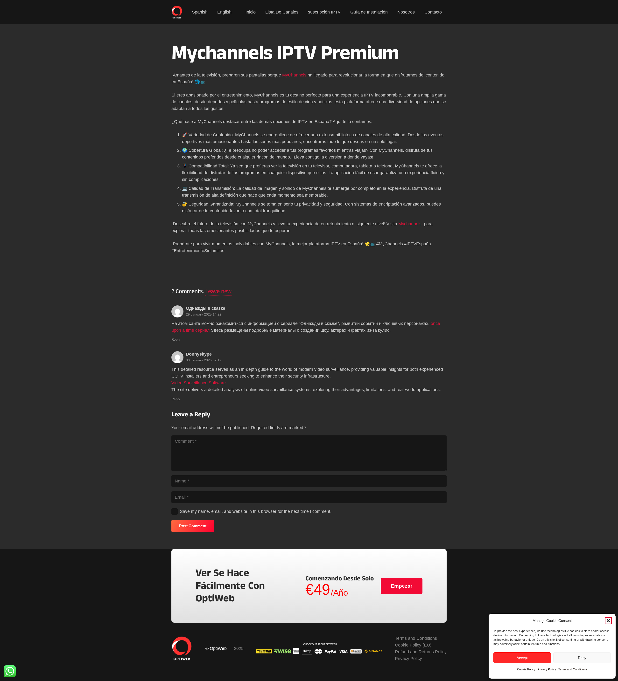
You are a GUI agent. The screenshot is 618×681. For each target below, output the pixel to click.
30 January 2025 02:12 (203, 360)
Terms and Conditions (572, 669)
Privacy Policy (547, 669)
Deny (582, 658)
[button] (608, 620)
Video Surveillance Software (198, 382)
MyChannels (294, 75)
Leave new (218, 291)
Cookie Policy (526, 669)
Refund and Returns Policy (421, 651)
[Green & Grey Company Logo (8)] (177, 12)
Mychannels (410, 223)
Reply (175, 339)
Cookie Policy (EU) (413, 645)
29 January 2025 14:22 (203, 314)
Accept (522, 658)
